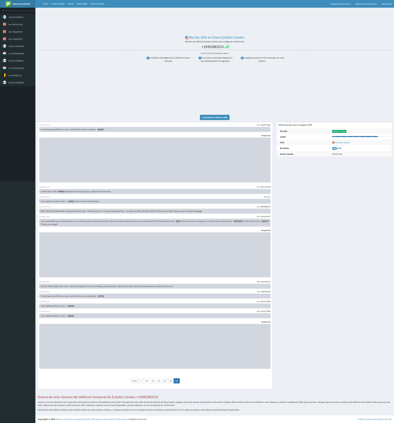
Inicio (45, 4)
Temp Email (386, 3)
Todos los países (97, 4)
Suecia (71, 4)
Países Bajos (82, 4)
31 (159, 380)
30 (153, 380)
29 (147, 380)
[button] (38, 4)
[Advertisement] (17, 134)
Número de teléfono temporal (69, 419)
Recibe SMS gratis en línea (96, 419)
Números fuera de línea (366, 3)
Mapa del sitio (385, 419)
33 (171, 380)
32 (165, 380)
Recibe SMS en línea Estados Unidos (216, 37)
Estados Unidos (58, 4)
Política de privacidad (368, 419)
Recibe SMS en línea (118, 419)
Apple (268, 197)
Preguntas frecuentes (340, 3)
